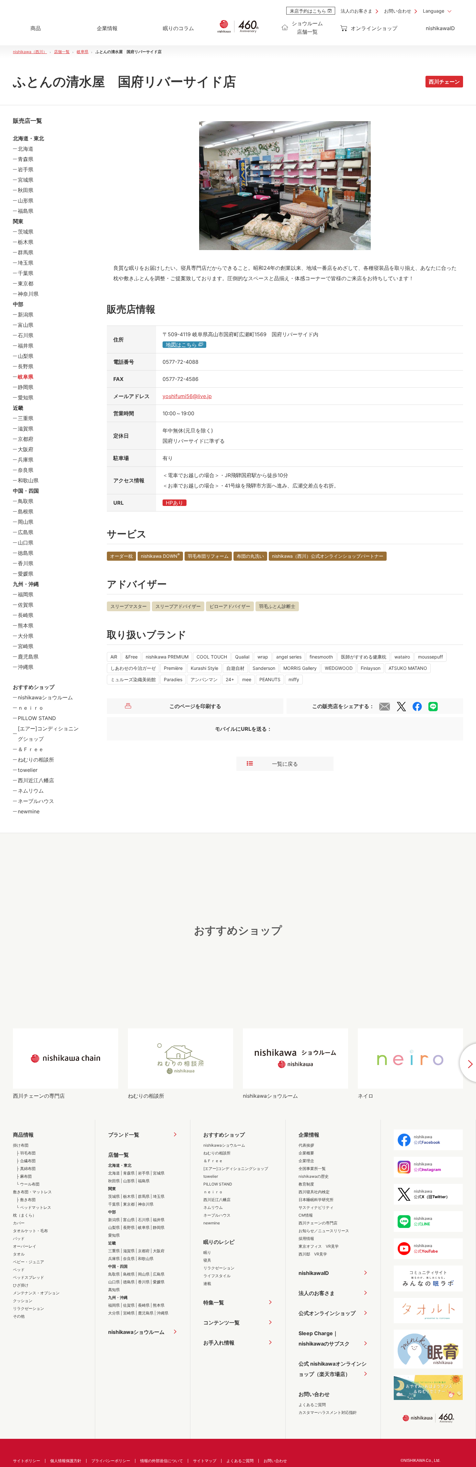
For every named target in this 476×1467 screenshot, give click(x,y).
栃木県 (25, 242)
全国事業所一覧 (312, 1168)
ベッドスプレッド (28, 1277)
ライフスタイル (217, 1275)
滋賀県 (25, 428)
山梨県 (25, 356)
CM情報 (306, 1215)
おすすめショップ (224, 1134)
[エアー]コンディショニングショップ (235, 1168)
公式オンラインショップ (327, 1313)
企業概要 (306, 1153)
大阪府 (25, 449)
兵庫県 (25, 459)
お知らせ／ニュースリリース (324, 1230)
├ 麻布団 (24, 1176)
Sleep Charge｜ (324, 1338)
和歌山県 (28, 480)
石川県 (25, 335)
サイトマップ (204, 1460)
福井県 (25, 345)
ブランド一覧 (123, 1134)
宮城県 (25, 180)
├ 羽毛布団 (26, 1153)
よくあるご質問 (312, 1404)
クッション (22, 1300)
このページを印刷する (195, 706)
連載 (207, 1283)
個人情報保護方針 (65, 1460)
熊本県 (25, 625)
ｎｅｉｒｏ (31, 708)
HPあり (174, 502)
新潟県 (25, 314)
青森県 (25, 159)
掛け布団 (20, 1145)
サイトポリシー (26, 1460)
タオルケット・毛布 (30, 1230)
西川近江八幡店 (36, 780)
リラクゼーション (28, 1308)
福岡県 (25, 594)
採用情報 (306, 1238)
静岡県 (25, 387)
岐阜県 (25, 376)
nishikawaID (440, 28)
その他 (19, 1316)
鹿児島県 (28, 656)
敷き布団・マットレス (32, 1191)
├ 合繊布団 (26, 1160)
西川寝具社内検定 (314, 1191)
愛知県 (25, 397)
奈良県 (25, 470)
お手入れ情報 (218, 1342)
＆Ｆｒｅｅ (31, 749)
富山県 (25, 325)
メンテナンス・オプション (36, 1292)
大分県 (25, 636)
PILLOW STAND (37, 718)
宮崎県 (25, 646)
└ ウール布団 (28, 1184)
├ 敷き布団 (26, 1199)
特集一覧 (213, 1302)
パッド (19, 1238)
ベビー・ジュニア (28, 1261)
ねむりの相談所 (36, 759)
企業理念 (306, 1160)
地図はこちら (181, 344)
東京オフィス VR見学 (319, 1246)
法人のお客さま (356, 11)
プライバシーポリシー (110, 1460)
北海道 (25, 148)
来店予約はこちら (308, 11)
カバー (19, 1223)
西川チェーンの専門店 (318, 1223)
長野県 (25, 366)
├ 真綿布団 (26, 1168)
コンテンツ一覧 (221, 1322)
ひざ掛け (20, 1285)
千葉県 (25, 273)
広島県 (25, 532)
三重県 (25, 418)
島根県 (25, 511)
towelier (28, 770)
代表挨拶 (306, 1145)
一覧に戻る (285, 764)
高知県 (114, 1289)
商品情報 (23, 1134)
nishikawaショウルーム (45, 697)
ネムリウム (31, 790)
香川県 (25, 563)
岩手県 (25, 169)
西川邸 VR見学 (313, 1254)
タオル (19, 1254)
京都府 (25, 439)
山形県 (25, 200)
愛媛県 (25, 573)
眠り (207, 1252)
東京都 (25, 283)
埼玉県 (25, 262)
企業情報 (309, 1134)
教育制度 (306, 1184)
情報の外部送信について (161, 1460)
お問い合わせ (397, 11)
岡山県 (25, 522)
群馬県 (25, 252)
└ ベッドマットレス (33, 1207)
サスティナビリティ (316, 1207)
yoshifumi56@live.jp (187, 396)
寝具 (207, 1260)
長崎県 (25, 615)
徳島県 (25, 553)
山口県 (25, 542)
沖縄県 (25, 667)
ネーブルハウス (36, 801)
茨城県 (25, 231)
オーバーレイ (24, 1246)
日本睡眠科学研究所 (316, 1199)
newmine (29, 811)
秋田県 (25, 190)
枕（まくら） (24, 1215)
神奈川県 (28, 294)
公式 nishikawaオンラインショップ (333, 1368)
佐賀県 (25, 605)
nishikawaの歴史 (314, 1176)
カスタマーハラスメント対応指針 (328, 1412)
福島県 (25, 211)
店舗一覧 (118, 1155)
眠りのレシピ (218, 1242)
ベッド (19, 1269)
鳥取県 (25, 501)
